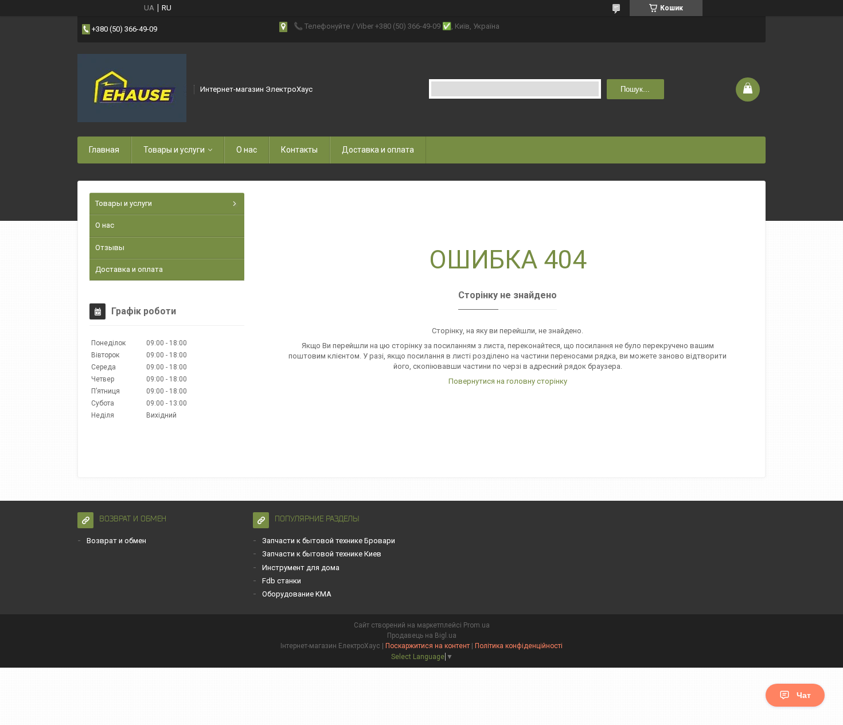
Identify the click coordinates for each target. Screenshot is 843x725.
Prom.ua (476, 625)
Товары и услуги (174, 149)
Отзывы (109, 247)
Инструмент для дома (300, 567)
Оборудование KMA (296, 594)
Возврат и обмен (116, 540)
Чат (804, 695)
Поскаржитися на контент (427, 646)
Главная (104, 149)
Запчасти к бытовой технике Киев (321, 553)
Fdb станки (281, 580)
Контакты (299, 149)
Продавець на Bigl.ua (421, 636)
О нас (246, 149)
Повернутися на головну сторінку (507, 381)
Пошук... (635, 89)
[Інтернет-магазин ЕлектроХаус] (131, 88)
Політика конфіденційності (519, 646)
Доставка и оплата (378, 149)
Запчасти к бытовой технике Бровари (328, 540)
